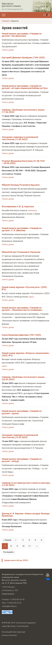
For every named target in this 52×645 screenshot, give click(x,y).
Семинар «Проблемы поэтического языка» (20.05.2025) (23, 378)
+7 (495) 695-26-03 (14, 603)
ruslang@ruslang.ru (9, 606)
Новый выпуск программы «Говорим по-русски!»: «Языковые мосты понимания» (22, 308)
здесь (31, 297)
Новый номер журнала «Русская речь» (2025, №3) (24, 288)
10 (24, 546)
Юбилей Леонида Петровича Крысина (21, 184)
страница (31, 210)
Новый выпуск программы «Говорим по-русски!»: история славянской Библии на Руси (25, 87)
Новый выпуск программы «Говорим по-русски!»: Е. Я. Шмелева (22, 229)
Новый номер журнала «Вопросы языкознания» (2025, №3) (26, 354)
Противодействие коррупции (13, 632)
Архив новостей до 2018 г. (16, 560)
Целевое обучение (9, 635)
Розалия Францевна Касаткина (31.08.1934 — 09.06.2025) (23, 162)
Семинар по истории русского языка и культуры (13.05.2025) (26, 484)
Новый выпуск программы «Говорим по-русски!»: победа (22, 460)
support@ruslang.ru (9, 626)
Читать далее (8, 50)
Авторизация (23, 626)
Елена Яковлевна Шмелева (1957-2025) (21, 335)
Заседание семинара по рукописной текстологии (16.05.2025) (20, 436)
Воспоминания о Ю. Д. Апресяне (18, 206)
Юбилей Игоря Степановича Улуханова (21, 252)
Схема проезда (8, 594)
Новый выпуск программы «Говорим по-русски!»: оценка (22, 412)
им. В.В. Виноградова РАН (12, 9)
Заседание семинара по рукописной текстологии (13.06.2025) (20, 138)
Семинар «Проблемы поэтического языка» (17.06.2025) (23, 110)
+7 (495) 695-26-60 (17, 599)
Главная (5, 21)
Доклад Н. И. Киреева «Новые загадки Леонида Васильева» (25, 514)
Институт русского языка (11, 4)
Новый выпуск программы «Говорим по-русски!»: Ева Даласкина (22, 34)
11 (30, 546)
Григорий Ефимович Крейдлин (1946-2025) (23, 57)
